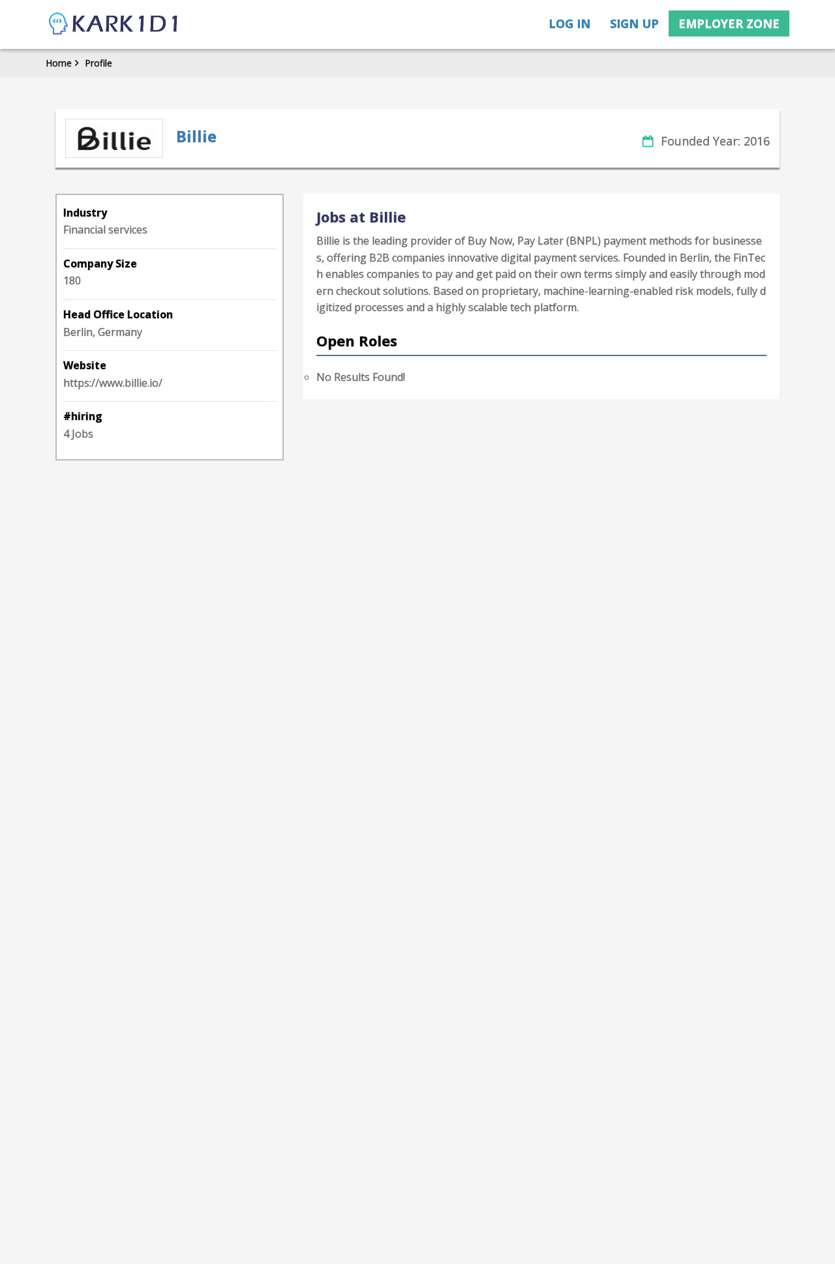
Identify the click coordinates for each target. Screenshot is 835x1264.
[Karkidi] (114, 24)
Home (59, 63)
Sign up (634, 23)
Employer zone (729, 23)
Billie (196, 136)
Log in (569, 23)
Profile (98, 63)
